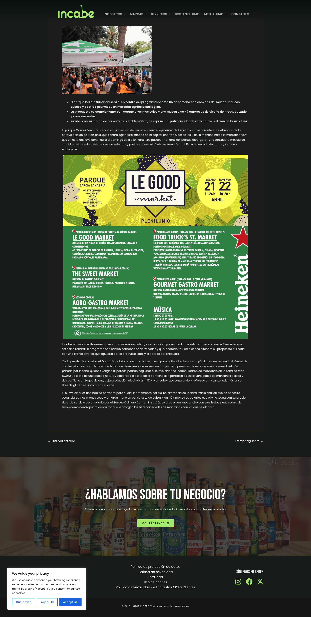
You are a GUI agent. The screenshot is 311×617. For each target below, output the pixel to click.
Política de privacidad (155, 572)
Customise (23, 602)
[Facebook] (249, 581)
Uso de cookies (155, 582)
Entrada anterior (61, 441)
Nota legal (155, 577)
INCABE (144, 606)
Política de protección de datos (155, 567)
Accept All (70, 602)
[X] (260, 581)
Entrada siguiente (249, 441)
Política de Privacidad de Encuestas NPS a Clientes (155, 587)
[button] (124, 14)
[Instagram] (238, 581)
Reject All (47, 602)
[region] (46, 589)
